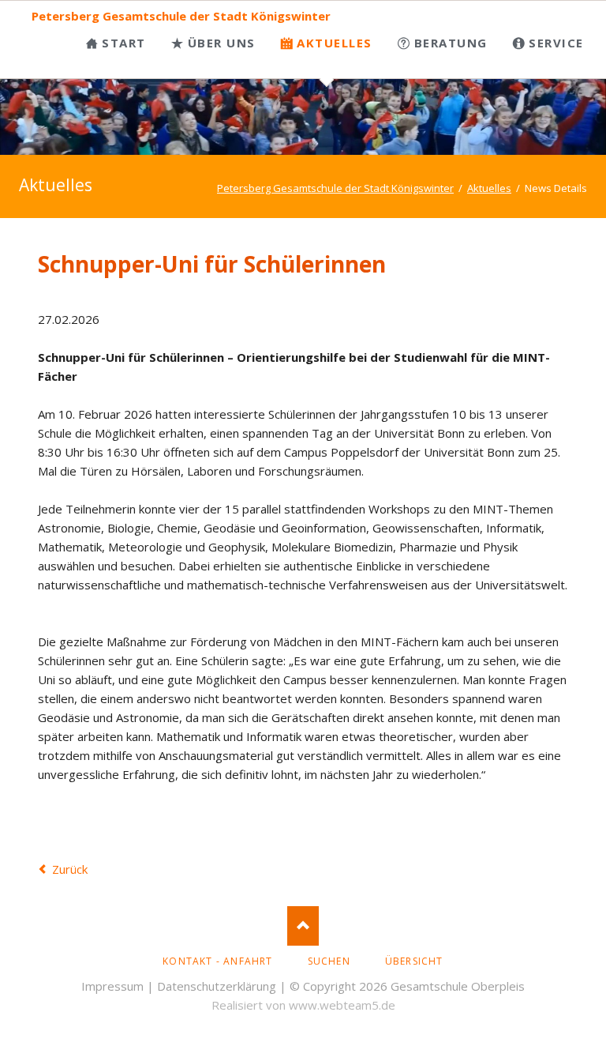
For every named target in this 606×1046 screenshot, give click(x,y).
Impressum (112, 986)
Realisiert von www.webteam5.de (303, 1005)
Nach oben (303, 926)
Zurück (70, 869)
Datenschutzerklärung (216, 986)
